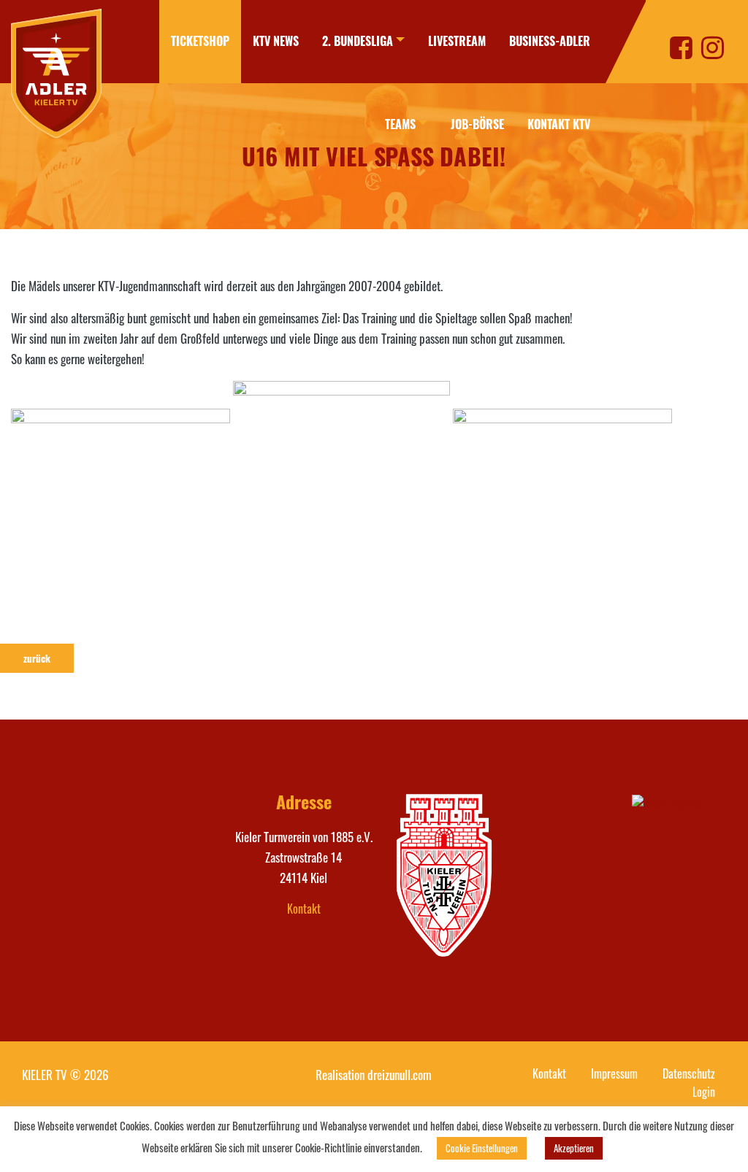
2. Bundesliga (357, 41)
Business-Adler (549, 41)
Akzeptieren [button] (574, 1148)
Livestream (457, 41)
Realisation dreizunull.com (374, 1074)
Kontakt (304, 908)
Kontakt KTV (558, 124)
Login (703, 1091)
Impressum (614, 1073)
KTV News (276, 41)
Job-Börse (477, 124)
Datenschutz (689, 1073)
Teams (400, 124)
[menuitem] (200, 41)
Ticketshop (200, 41)
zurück (36, 658)
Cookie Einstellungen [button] (482, 1148)
